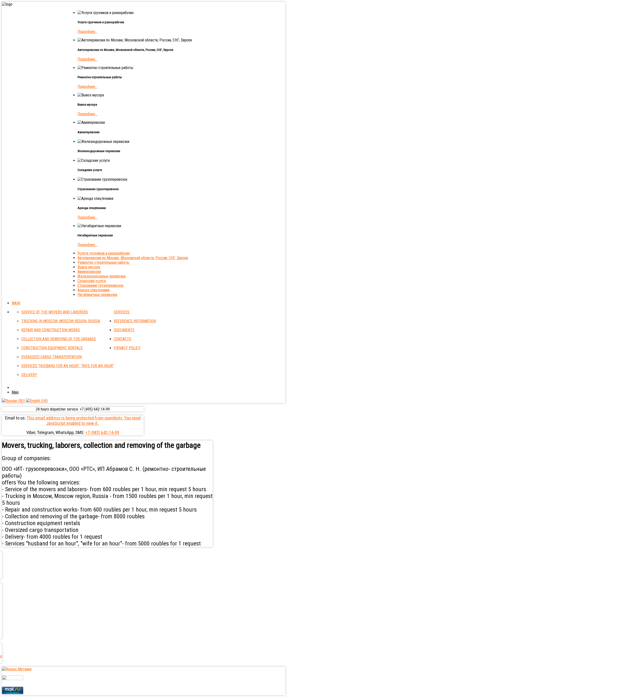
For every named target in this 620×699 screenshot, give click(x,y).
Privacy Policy (127, 348)
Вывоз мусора (89, 267)
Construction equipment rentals (52, 348)
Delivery (29, 375)
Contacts (122, 339)
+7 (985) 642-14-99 (102, 432)
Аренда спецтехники (93, 290)
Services (122, 312)
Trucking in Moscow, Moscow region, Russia (60, 321)
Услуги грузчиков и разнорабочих (104, 253)
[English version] (37, 400)
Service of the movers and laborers (54, 312)
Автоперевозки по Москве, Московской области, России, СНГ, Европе (133, 258)
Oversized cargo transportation (51, 357)
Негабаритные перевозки (97, 294)
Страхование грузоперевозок (101, 285)
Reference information (135, 321)
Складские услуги (92, 281)
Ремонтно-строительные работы (103, 262)
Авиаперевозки (89, 271)
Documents (124, 330)
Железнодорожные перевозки (101, 276)
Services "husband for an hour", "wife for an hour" (67, 366)
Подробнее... (87, 31)
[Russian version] (13, 400)
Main (16, 303)
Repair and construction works (50, 330)
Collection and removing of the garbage (58, 339)
